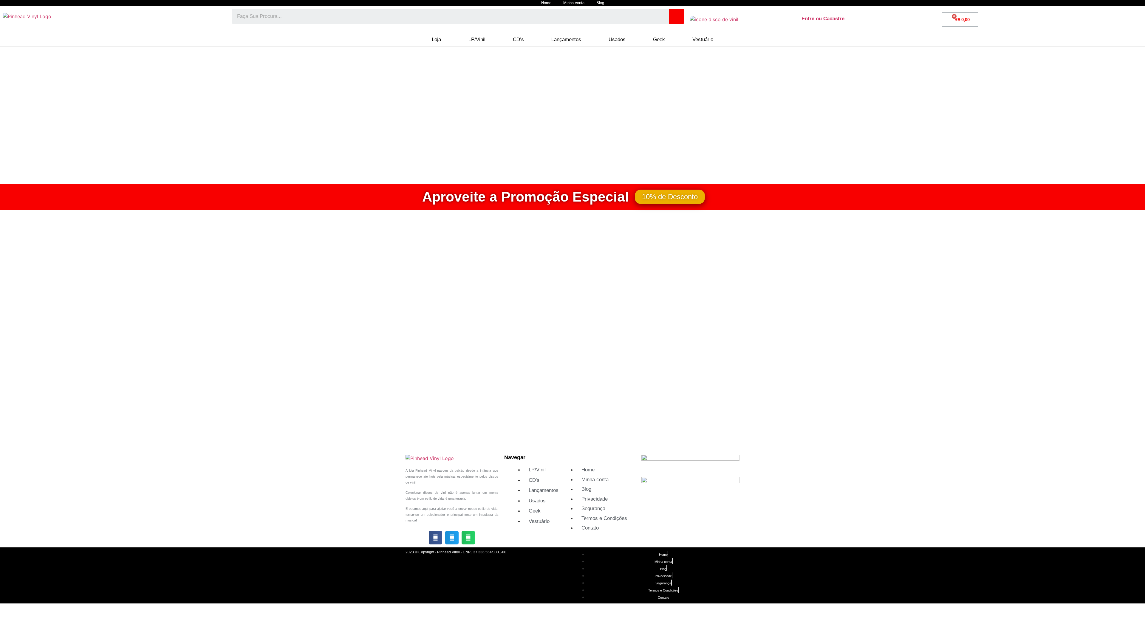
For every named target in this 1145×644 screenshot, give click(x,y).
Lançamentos (566, 39)
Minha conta (573, 3)
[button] (435, 537)
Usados (617, 39)
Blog (600, 3)
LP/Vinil (476, 39)
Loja (436, 39)
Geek (659, 39)
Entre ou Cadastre (823, 18)
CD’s (518, 39)
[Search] (676, 16)
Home (546, 3)
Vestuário (702, 39)
